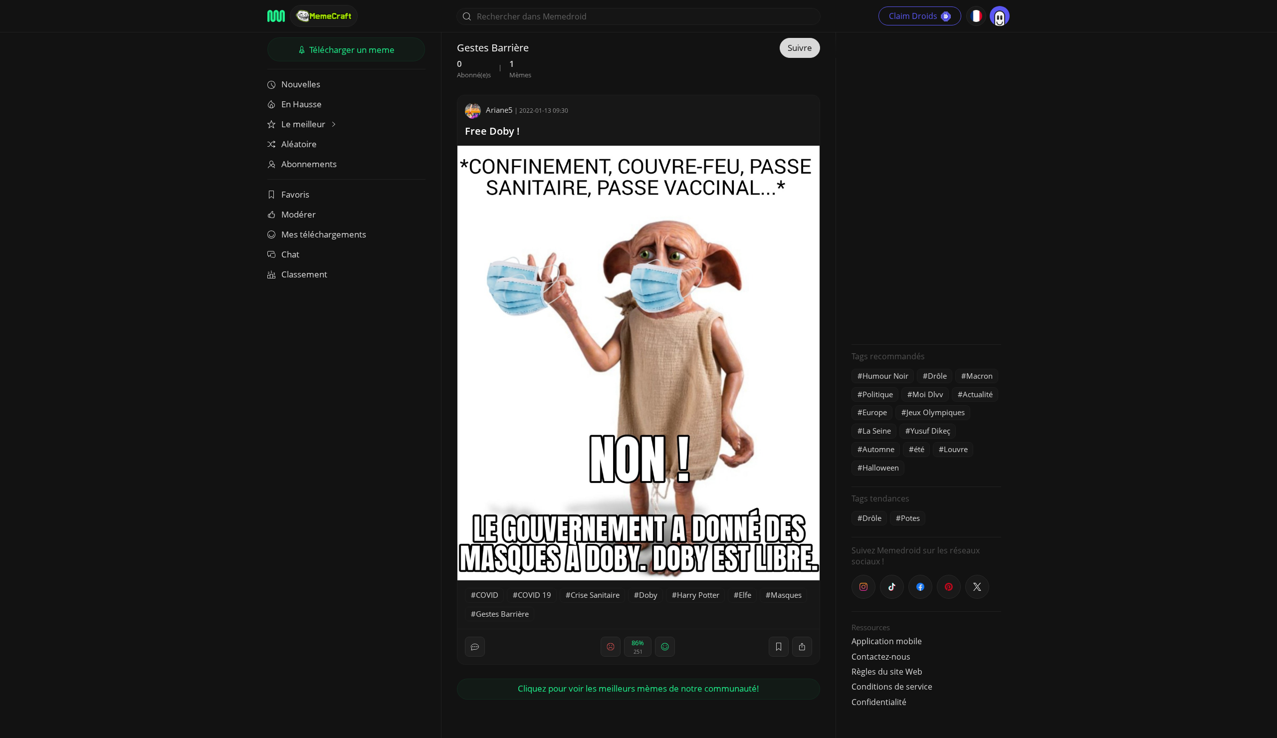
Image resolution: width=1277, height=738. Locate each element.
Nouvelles (300, 84)
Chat (290, 254)
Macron (979, 376)
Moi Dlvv (927, 394)
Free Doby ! (492, 131)
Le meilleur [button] (304, 124)
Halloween (880, 468)
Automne (878, 449)
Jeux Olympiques (935, 412)
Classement (304, 274)
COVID (487, 595)
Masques (786, 595)
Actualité (978, 394)
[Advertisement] (926, 187)
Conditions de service (891, 686)
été (919, 449)
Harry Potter (698, 595)
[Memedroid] (276, 16)
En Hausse (301, 104)
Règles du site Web (886, 671)
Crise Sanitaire (595, 595)
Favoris (295, 194)
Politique (877, 394)
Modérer (298, 214)
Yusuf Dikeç (930, 431)
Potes (910, 518)
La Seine (876, 431)
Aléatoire (299, 144)
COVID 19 (534, 595)
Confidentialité (878, 702)
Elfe (745, 595)
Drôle (937, 376)
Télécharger (351, 49)
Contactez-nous (880, 656)
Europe (874, 412)
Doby (648, 595)
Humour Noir (885, 376)
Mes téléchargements (323, 234)
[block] (802, 647)
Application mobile (886, 641)
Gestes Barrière (502, 614)
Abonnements (309, 164)
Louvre (956, 449)
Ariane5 (499, 110)
